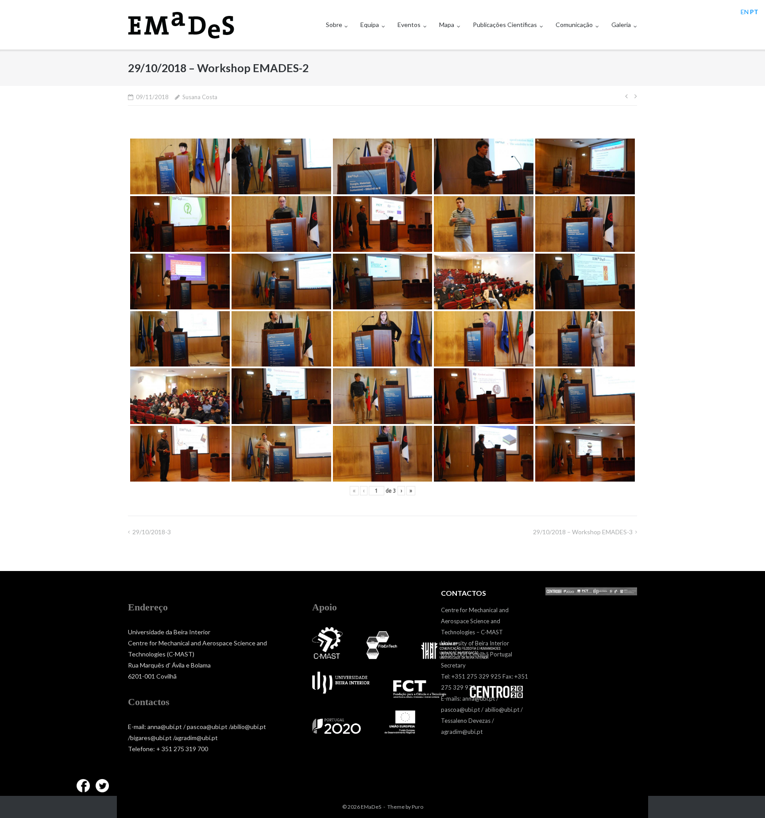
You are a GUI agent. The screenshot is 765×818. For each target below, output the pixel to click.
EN (745, 11)
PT (754, 11)
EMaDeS (371, 806)
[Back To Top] (743, 797)
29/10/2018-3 (151, 532)
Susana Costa (199, 96)
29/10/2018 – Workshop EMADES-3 (583, 532)
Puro (417, 806)
